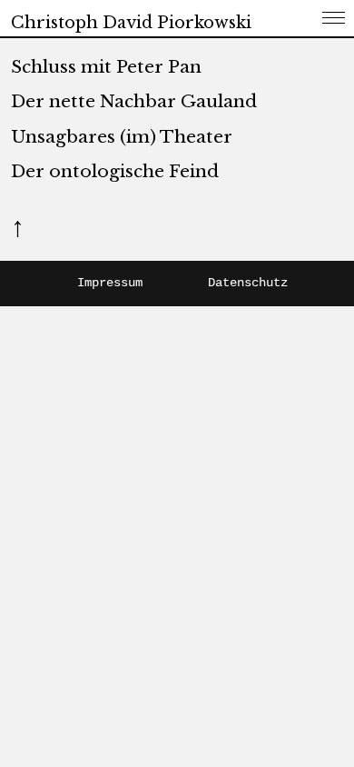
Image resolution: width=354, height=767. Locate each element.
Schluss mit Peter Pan (106, 66)
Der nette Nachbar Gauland (134, 101)
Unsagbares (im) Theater (121, 136)
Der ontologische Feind (115, 171)
